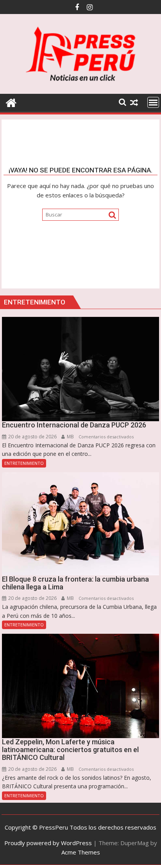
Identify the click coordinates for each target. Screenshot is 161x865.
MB (70, 436)
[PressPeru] (11, 102)
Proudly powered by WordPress (48, 843)
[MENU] (153, 102)
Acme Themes (80, 852)
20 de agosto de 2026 (32, 436)
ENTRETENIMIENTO (24, 463)
